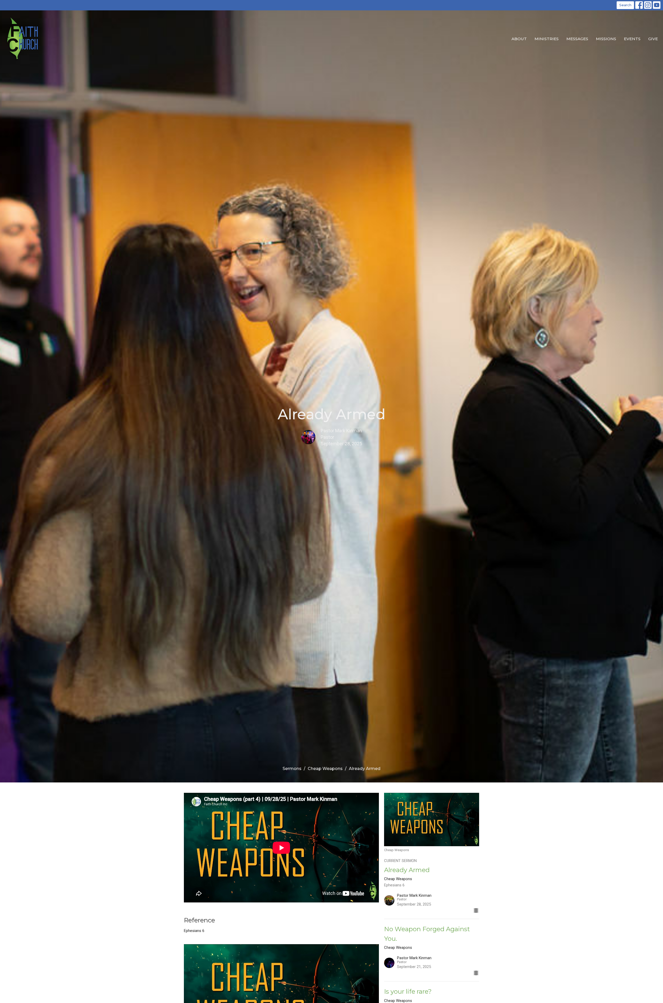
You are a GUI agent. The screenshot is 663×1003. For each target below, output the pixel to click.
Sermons (292, 768)
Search (625, 5)
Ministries (547, 38)
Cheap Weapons (325, 768)
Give (653, 38)
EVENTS (632, 38)
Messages (577, 38)
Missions (606, 38)
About (519, 38)
